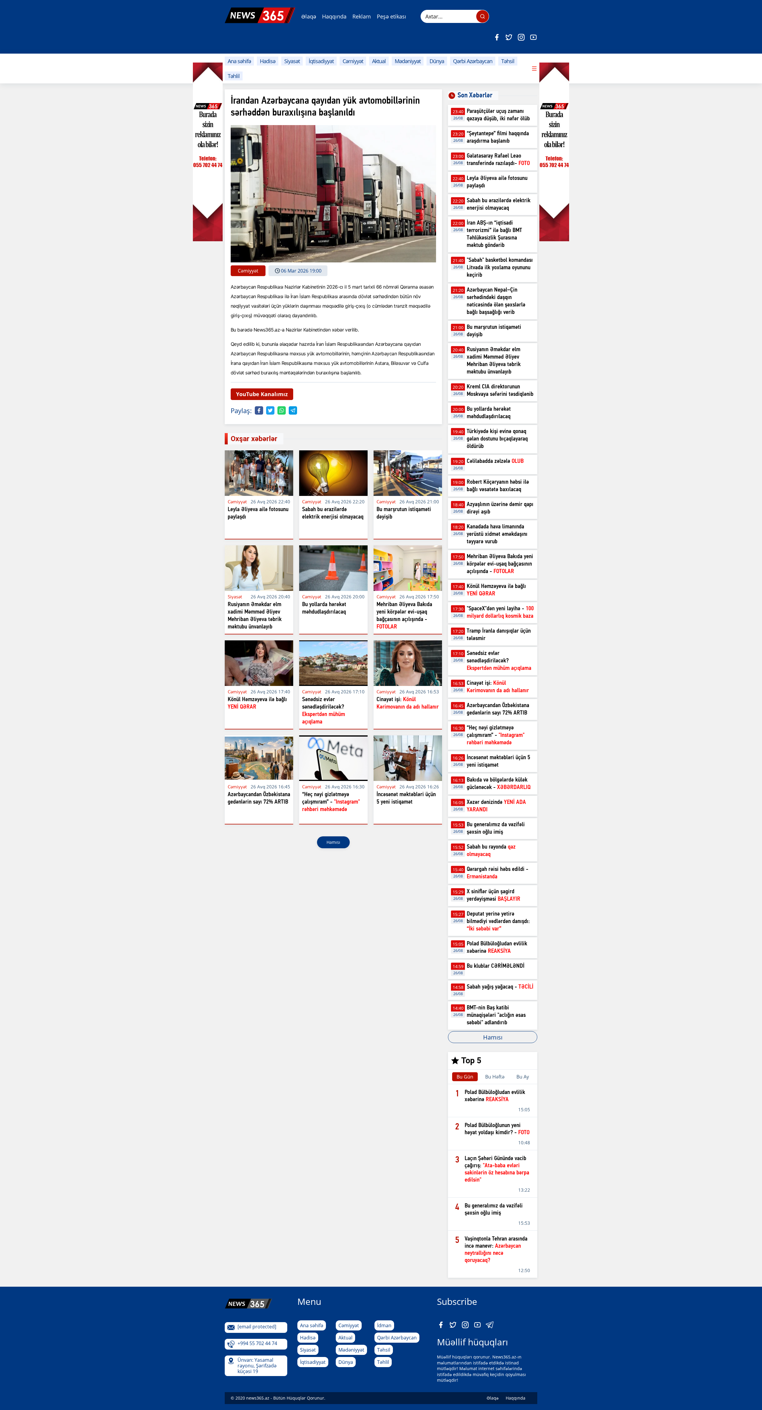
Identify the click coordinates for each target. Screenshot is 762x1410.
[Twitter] (509, 37)
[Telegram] (293, 410)
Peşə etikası (391, 16)
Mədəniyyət (408, 61)
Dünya (437, 61)
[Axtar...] (482, 16)
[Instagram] (521, 37)
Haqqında (334, 16)
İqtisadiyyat (321, 61)
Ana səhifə (239, 61)
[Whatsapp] (281, 410)
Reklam (361, 16)
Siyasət (292, 61)
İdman (384, 1325)
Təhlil (234, 76)
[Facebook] (497, 37)
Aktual (379, 61)
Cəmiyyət (353, 61)
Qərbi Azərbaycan (472, 61)
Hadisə (267, 61)
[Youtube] (533, 37)
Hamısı (333, 842)
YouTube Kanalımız (262, 394)
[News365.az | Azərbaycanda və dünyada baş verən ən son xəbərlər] (260, 15)
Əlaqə (308, 16)
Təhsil (507, 61)
